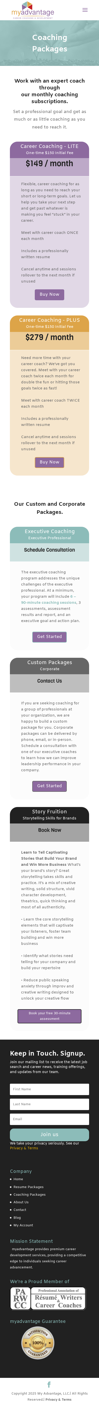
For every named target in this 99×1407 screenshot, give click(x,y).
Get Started (49, 637)
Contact (19, 1210)
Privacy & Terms (58, 1400)
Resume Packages (28, 1187)
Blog (17, 1218)
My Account (23, 1225)
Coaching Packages (29, 1195)
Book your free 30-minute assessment (50, 1016)
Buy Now (49, 294)
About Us (21, 1202)
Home (18, 1179)
